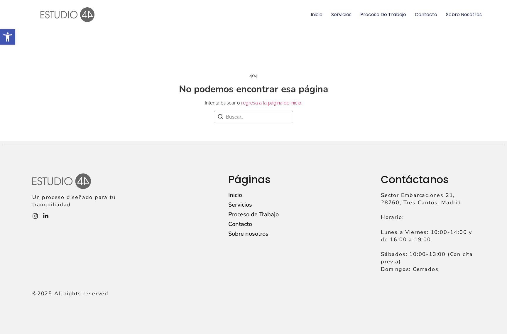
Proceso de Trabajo (383, 14)
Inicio (316, 14)
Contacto (426, 14)
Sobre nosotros (464, 14)
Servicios (341, 14)
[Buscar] (220, 117)
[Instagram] (35, 216)
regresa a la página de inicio (271, 103)
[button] (7, 37)
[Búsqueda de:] (253, 117)
